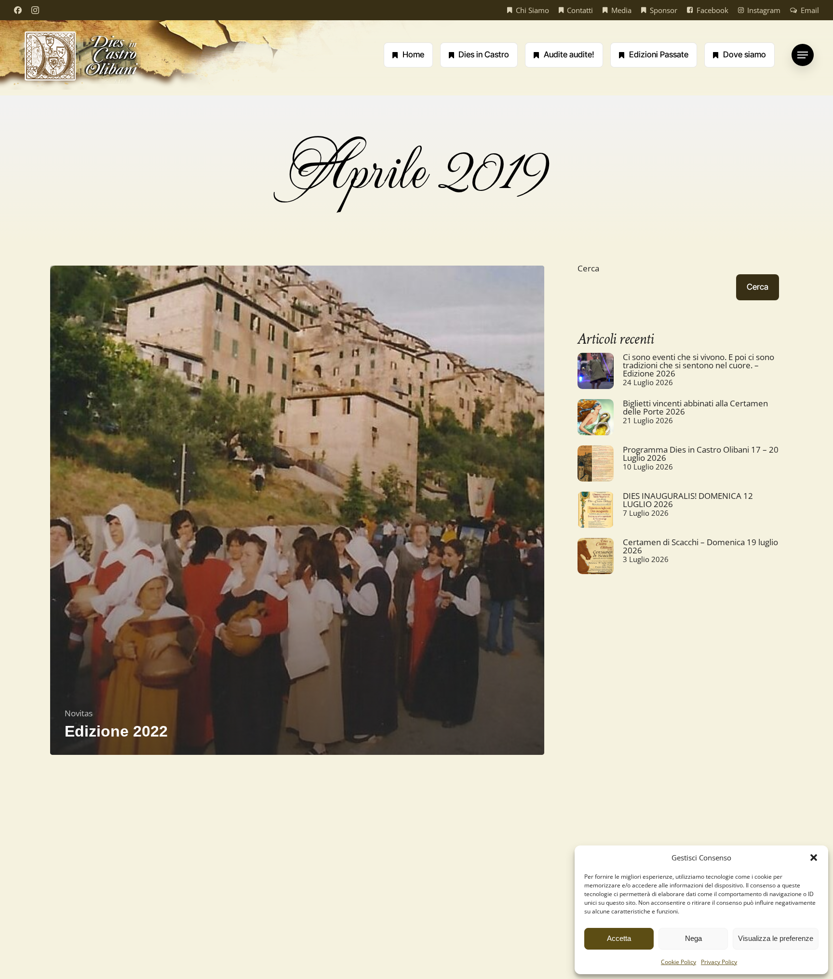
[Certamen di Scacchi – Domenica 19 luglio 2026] (596, 560)
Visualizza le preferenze (775, 938)
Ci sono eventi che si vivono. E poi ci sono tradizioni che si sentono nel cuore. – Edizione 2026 (698, 365)
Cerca (588, 268)
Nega (693, 938)
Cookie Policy (678, 962)
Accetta (619, 938)
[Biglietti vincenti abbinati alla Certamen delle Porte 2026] (596, 421)
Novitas (79, 713)
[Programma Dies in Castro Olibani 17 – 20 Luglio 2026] (596, 467)
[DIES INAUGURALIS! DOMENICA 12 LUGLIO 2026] (596, 514)
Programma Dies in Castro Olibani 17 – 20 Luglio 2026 (701, 453)
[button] (814, 857)
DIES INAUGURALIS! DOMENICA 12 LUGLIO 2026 (688, 500)
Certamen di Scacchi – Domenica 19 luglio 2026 (700, 546)
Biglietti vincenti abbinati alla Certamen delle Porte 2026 (695, 407)
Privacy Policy (719, 962)
